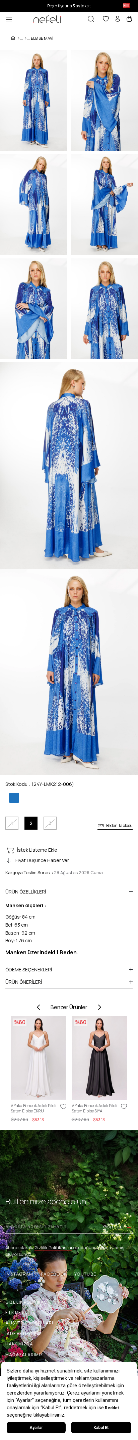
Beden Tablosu (119, 825)
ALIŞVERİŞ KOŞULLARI (29, 1323)
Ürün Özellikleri (25, 891)
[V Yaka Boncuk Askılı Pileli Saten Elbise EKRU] (39, 1058)
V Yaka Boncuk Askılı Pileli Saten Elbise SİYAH (94, 1108)
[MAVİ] (13, 798)
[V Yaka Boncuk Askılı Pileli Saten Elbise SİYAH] (100, 1058)
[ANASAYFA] (18, 38)
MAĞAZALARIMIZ (24, 1354)
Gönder (112, 1226)
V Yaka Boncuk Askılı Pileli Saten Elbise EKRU (33, 1108)
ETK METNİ (17, 1312)
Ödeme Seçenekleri (28, 969)
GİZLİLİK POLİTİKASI (26, 1302)
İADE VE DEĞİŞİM (23, 1333)
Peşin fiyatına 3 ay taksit (69, 6)
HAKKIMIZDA (19, 1344)
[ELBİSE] (25, 38)
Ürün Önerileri (23, 982)
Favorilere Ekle (63, 1106)
